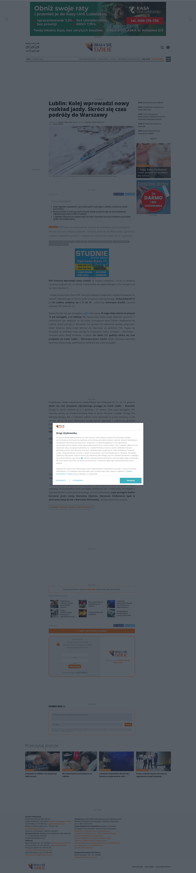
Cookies (70, 474)
